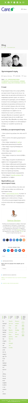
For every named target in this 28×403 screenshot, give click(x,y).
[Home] (1, 47)
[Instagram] (10, 240)
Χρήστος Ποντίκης (7, 76)
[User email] (24, 240)
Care (22, 231)
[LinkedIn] (23, 329)
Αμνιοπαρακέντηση (11, 47)
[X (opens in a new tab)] (5, 2)
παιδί (9, 82)
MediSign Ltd (13, 400)
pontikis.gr (22, 235)
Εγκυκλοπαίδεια (14, 81)
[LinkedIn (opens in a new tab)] (17, 2)
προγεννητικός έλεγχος (18, 82)
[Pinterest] (23, 332)
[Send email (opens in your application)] (23, 2)
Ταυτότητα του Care (11, 323)
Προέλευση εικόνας (14, 67)
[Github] (14, 240)
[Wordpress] (20, 240)
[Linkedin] (17, 240)
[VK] (23, 335)
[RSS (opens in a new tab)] (20, 2)
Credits (11, 347)
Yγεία (25, 76)
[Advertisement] (14, 29)
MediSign (19, 229)
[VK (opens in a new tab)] (14, 2)
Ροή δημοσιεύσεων (11, 330)
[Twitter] (7, 240)
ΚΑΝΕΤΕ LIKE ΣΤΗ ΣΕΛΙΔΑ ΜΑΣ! (11, 283)
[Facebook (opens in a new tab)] (8, 2)
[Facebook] (4, 240)
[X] (23, 322)
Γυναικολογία (5, 81)
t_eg (6, 79)
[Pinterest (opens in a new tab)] (11, 2)
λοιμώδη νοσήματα (16, 175)
